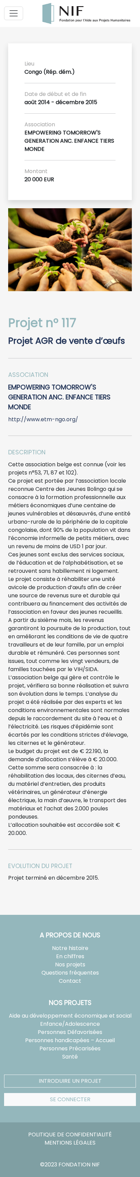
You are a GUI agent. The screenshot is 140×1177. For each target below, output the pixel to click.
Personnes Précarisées (70, 1048)
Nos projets (70, 964)
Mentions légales (70, 1143)
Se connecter (70, 1099)
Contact (70, 981)
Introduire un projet (70, 1081)
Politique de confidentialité (70, 1134)
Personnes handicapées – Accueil (70, 1040)
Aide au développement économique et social (70, 1016)
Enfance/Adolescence (70, 1024)
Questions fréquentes (70, 973)
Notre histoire (70, 948)
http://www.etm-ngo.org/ (43, 419)
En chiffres (70, 956)
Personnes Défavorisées (70, 1032)
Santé (70, 1057)
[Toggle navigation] (13, 13)
